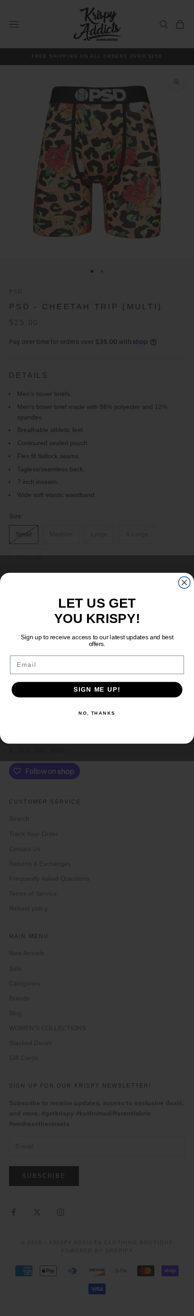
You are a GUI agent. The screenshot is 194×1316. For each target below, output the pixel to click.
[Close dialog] (184, 582)
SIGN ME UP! (97, 689)
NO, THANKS (97, 713)
